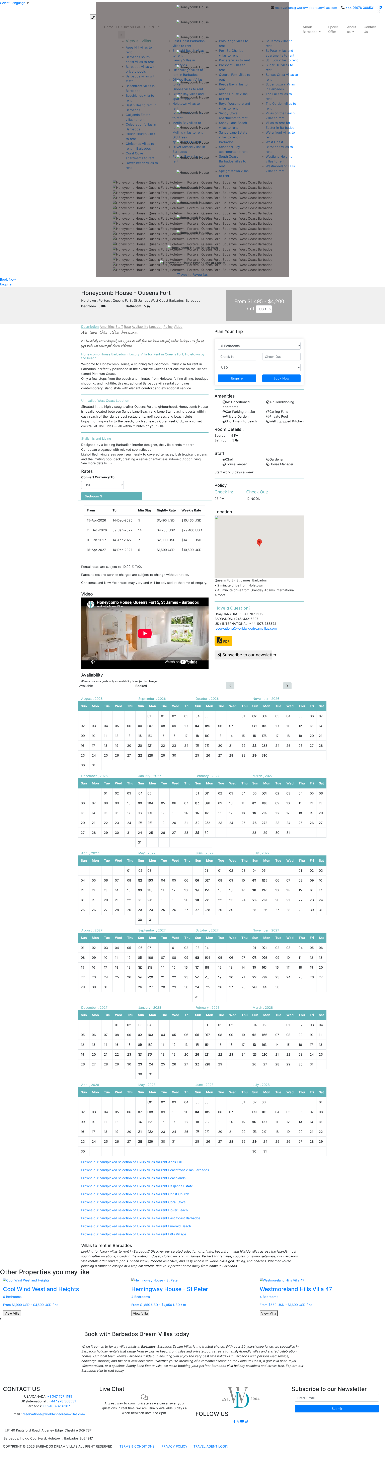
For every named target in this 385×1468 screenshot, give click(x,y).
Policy (168, 327)
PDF (225, 641)
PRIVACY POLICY (174, 1446)
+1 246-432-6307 (56, 1406)
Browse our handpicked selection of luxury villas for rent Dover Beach (134, 1210)
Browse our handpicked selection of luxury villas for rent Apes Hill (131, 1162)
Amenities (107, 327)
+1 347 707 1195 (59, 1396)
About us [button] (351, 29)
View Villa (12, 1313)
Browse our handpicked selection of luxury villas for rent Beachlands (133, 1178)
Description (90, 327)
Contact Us (370, 29)
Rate (127, 327)
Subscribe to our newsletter (246, 654)
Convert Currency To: (98, 477)
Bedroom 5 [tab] (93, 496)
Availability (140, 327)
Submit (337, 1409)
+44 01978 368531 (359, 8)
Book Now (8, 279)
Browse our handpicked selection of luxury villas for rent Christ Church (135, 1194)
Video (178, 327)
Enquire (5, 284)
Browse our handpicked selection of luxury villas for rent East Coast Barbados (140, 1218)
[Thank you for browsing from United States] (381, 8)
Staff (119, 327)
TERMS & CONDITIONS (137, 1446)
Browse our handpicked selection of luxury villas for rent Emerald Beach (136, 1226)
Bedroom (88, 306)
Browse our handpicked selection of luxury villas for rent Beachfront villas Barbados (145, 1170)
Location (155, 327)
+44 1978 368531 (62, 1401)
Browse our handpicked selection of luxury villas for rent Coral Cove (133, 1202)
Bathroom (133, 306)
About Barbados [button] (310, 29)
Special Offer (333, 29)
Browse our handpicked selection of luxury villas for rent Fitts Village (133, 1234)
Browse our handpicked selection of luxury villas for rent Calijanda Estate (137, 1186)
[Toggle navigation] (5, 17)
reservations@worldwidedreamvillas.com (306, 8)
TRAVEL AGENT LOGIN (211, 1446)
